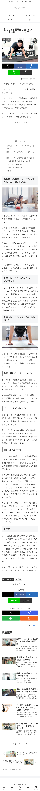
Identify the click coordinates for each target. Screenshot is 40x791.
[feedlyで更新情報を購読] (11, 618)
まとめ (8, 171)
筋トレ (20, 579)
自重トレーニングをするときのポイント (20, 158)
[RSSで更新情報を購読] (29, 618)
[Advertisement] (20, 129)
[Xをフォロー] (11, 613)
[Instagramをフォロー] (29, 613)
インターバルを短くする (16, 164)
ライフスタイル (9, 579)
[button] (26, 72)
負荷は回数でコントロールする (19, 161)
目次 (17, 141)
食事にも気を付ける (15, 167)
